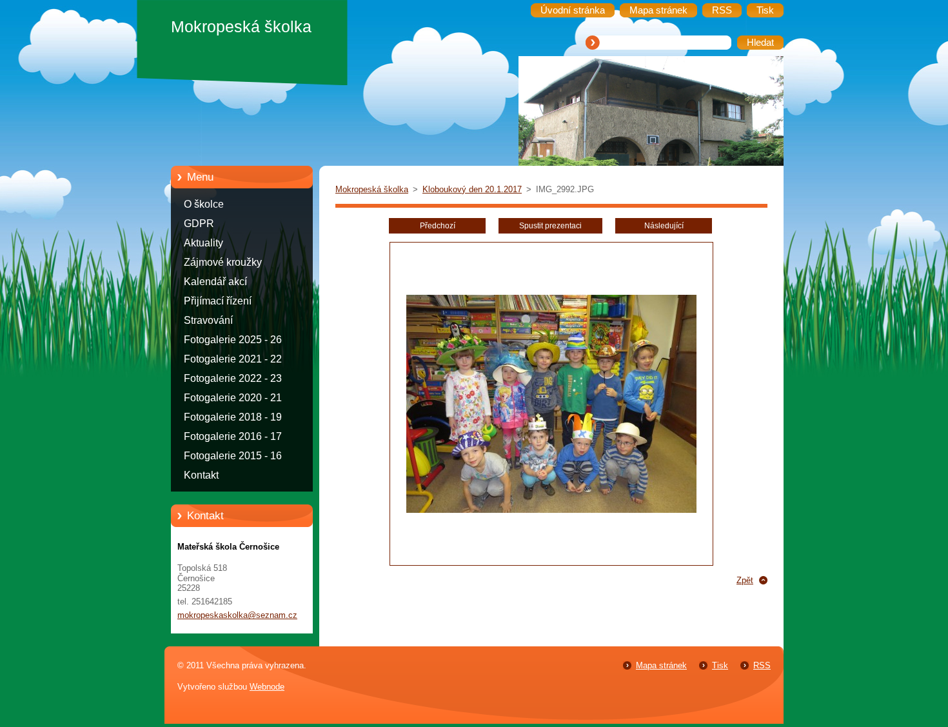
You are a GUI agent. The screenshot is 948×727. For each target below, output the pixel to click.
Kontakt (201, 475)
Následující (664, 225)
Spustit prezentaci (550, 225)
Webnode (267, 687)
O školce (204, 204)
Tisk (720, 665)
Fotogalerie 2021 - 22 (233, 359)
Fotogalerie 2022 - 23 (233, 378)
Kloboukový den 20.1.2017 (472, 189)
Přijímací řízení (218, 300)
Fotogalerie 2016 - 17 (233, 436)
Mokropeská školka (371, 189)
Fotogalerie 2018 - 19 (233, 417)
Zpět (744, 580)
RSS (762, 665)
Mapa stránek (661, 665)
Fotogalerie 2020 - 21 (233, 397)
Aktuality (203, 242)
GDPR (199, 223)
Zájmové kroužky (223, 262)
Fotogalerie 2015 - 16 (233, 455)
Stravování (208, 320)
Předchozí (437, 225)
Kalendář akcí (215, 281)
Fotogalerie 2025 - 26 (233, 339)
